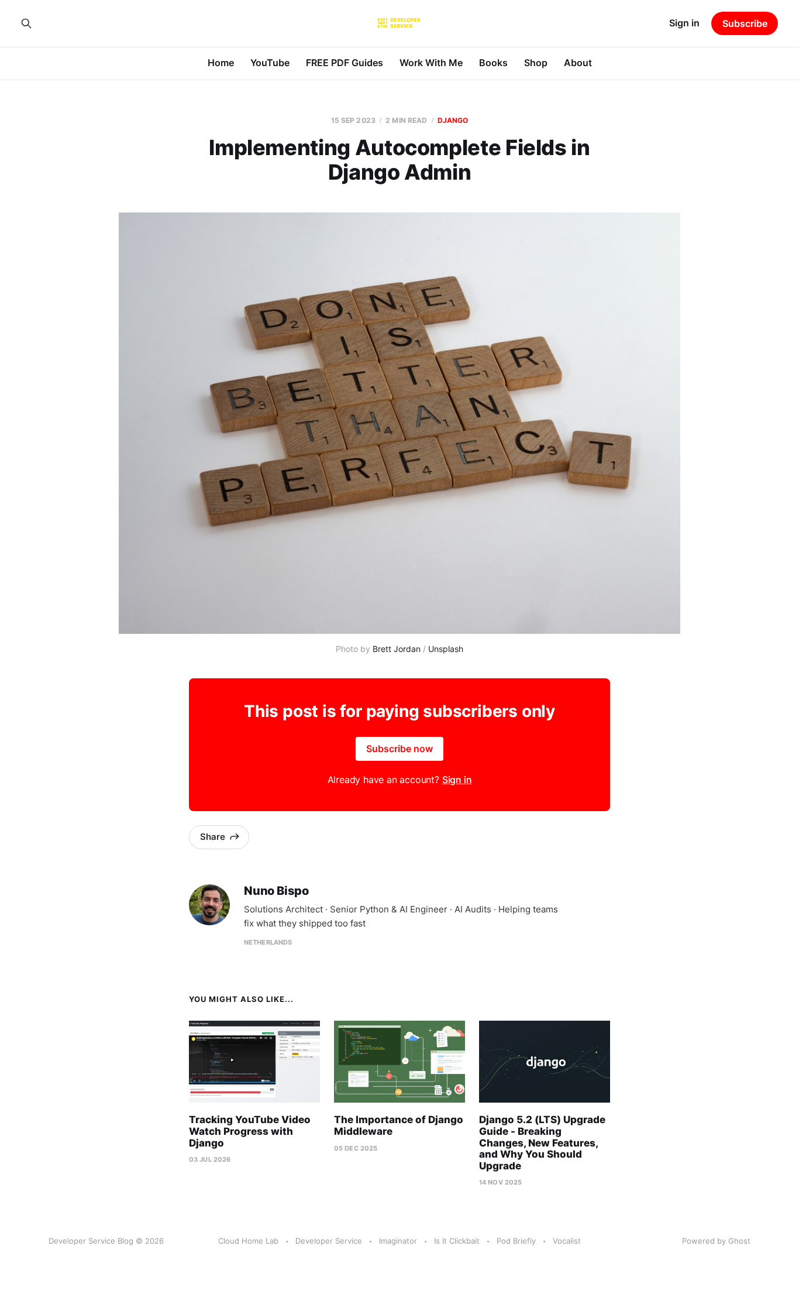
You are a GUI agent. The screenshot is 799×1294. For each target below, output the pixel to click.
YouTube (270, 62)
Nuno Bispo (276, 891)
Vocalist (567, 1240)
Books (493, 62)
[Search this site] (26, 23)
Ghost (739, 1240)
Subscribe (744, 23)
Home (221, 62)
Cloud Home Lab (248, 1240)
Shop (535, 62)
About (578, 62)
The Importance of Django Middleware (398, 1125)
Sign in (684, 23)
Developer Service (328, 1240)
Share (212, 836)
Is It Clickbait (457, 1240)
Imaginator (398, 1240)
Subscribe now (399, 748)
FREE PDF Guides (344, 62)
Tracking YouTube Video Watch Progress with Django (250, 1131)
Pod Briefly (516, 1240)
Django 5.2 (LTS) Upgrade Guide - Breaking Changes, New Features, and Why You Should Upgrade (542, 1142)
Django (453, 120)
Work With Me (431, 62)
